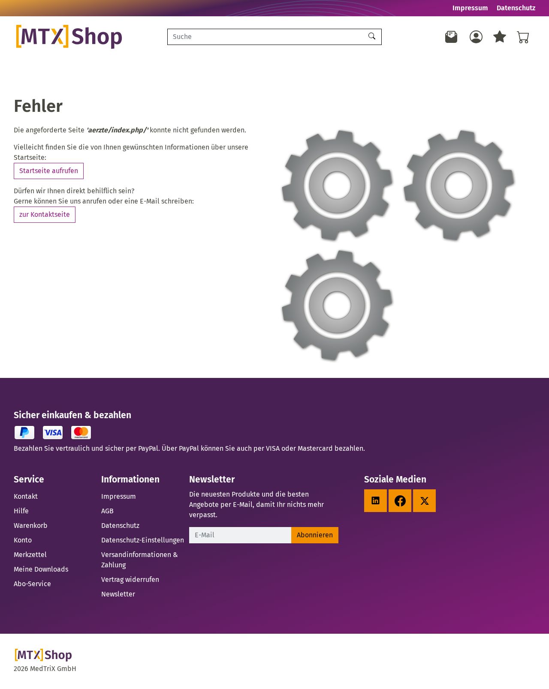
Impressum (470, 8)
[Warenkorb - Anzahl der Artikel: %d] (523, 37)
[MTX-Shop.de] (82, 37)
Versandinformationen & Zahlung (139, 560)
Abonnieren (315, 535)
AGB (107, 511)
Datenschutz (516, 8)
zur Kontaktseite (44, 214)
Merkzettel (30, 555)
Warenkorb (31, 525)
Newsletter (118, 594)
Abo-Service (32, 584)
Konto (23, 540)
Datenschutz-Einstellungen (142, 540)
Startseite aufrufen (48, 171)
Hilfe (21, 511)
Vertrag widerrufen (130, 579)
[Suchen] (373, 37)
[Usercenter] (476, 37)
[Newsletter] (452, 37)
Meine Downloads (41, 569)
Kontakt (26, 496)
